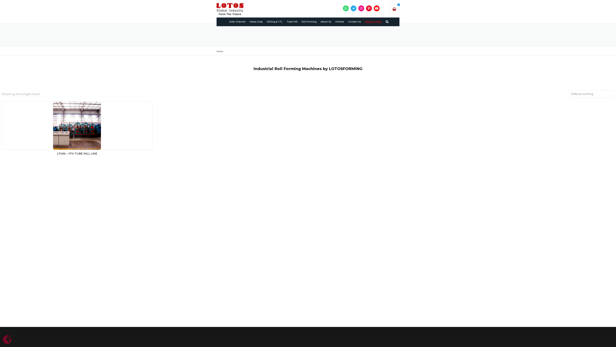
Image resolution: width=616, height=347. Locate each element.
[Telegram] (353, 8)
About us (326, 21)
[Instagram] (361, 8)
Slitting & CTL (275, 21)
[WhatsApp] (346, 8)
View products (77, 125)
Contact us (354, 21)
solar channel (237, 21)
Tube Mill (292, 21)
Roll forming (309, 21)
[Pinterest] (369, 8)
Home (220, 51)
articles (339, 21)
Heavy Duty (256, 21)
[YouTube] (377, 8)
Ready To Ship (373, 21)
